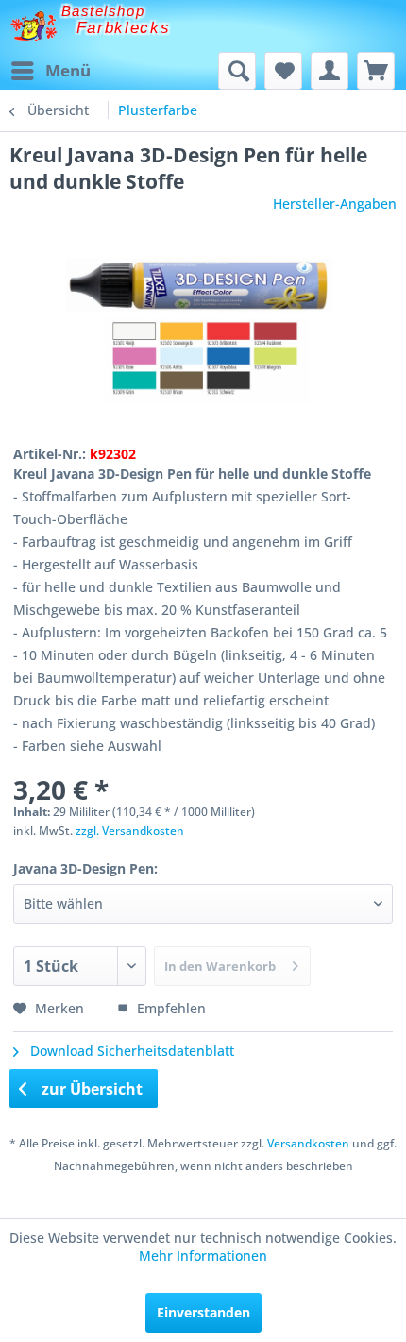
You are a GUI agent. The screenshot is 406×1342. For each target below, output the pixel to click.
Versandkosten (308, 1143)
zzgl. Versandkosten (130, 831)
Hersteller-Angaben (335, 203)
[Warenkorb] (376, 71)
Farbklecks (123, 28)
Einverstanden (203, 1312)
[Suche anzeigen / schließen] (237, 71)
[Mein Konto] (329, 71)
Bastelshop (102, 11)
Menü (68, 70)
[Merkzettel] (283, 71)
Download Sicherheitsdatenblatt (130, 1051)
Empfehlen (169, 1008)
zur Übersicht (90, 1089)
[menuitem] (50, 71)
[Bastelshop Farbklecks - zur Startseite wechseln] (33, 25)
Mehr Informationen (203, 1256)
